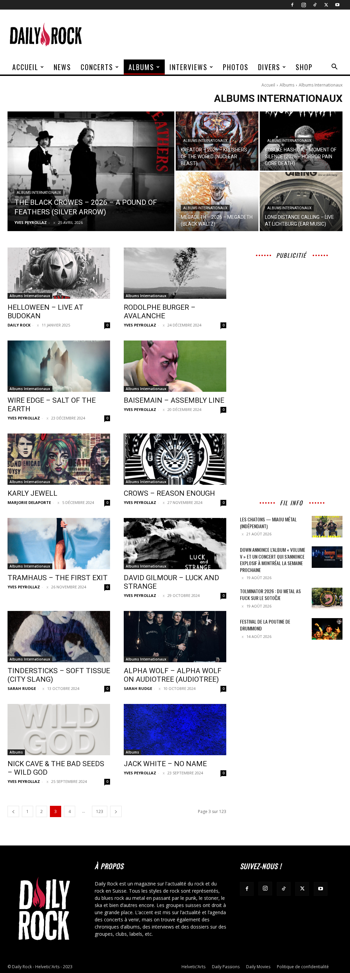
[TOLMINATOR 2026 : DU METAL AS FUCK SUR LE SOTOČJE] (327, 598)
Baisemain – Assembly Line (174, 400)
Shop (304, 67)
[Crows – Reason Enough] (175, 459)
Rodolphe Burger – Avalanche (160, 311)
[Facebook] (292, 5)
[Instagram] (303, 5)
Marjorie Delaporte (29, 502)
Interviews (188, 67)
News (62, 67)
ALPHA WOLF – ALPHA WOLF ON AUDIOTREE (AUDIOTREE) (172, 675)
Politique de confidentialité (303, 967)
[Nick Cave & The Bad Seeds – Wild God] (59, 729)
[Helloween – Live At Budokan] (59, 273)
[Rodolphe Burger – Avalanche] (175, 273)
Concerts (97, 67)
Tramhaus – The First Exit (58, 578)
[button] (334, 67)
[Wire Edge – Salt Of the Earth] (59, 366)
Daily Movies (258, 967)
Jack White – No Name (165, 764)
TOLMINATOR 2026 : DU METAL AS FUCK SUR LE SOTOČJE (270, 594)
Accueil (25, 67)
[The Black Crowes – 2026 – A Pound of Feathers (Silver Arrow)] (91, 171)
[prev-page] (13, 811)
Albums (141, 67)
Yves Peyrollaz (140, 325)
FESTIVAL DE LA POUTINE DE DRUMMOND (265, 625)
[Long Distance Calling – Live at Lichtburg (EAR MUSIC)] (301, 201)
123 (99, 811)
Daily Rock (19, 325)
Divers (269, 67)
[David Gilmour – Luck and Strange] (175, 543)
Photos (235, 67)
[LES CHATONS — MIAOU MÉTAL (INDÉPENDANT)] (327, 526)
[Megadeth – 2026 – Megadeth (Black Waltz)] (217, 201)
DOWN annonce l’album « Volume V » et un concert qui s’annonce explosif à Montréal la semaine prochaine (272, 559)
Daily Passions (226, 967)
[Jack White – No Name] (175, 729)
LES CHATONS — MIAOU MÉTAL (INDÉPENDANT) (268, 523)
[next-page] (116, 811)
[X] (326, 5)
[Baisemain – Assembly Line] (175, 366)
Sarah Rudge (22, 688)
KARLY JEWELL (32, 493)
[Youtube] (337, 5)
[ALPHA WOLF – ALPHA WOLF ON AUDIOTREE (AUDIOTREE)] (175, 636)
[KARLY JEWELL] (59, 459)
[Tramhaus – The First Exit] (59, 543)
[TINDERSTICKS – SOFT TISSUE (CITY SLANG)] (59, 636)
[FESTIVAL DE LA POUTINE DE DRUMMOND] (327, 629)
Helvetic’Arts (193, 967)
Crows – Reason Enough (169, 493)
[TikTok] (315, 5)
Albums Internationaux (39, 193)
